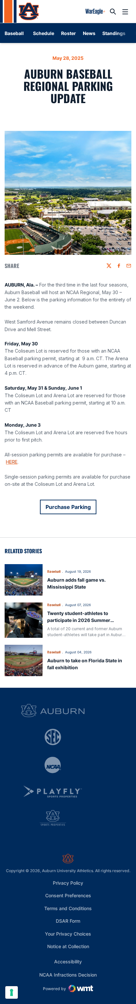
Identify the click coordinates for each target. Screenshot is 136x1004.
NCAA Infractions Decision (68, 975)
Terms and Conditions (68, 908)
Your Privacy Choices (68, 934)
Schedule (43, 33)
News (89, 33)
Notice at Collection (68, 946)
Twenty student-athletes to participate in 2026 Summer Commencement (78, 620)
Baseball (53, 571)
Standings (113, 33)
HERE (11, 462)
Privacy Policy (68, 883)
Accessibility (68, 961)
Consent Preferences (68, 895)
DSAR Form (68, 921)
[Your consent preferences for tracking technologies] (11, 992)
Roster (68, 33)
